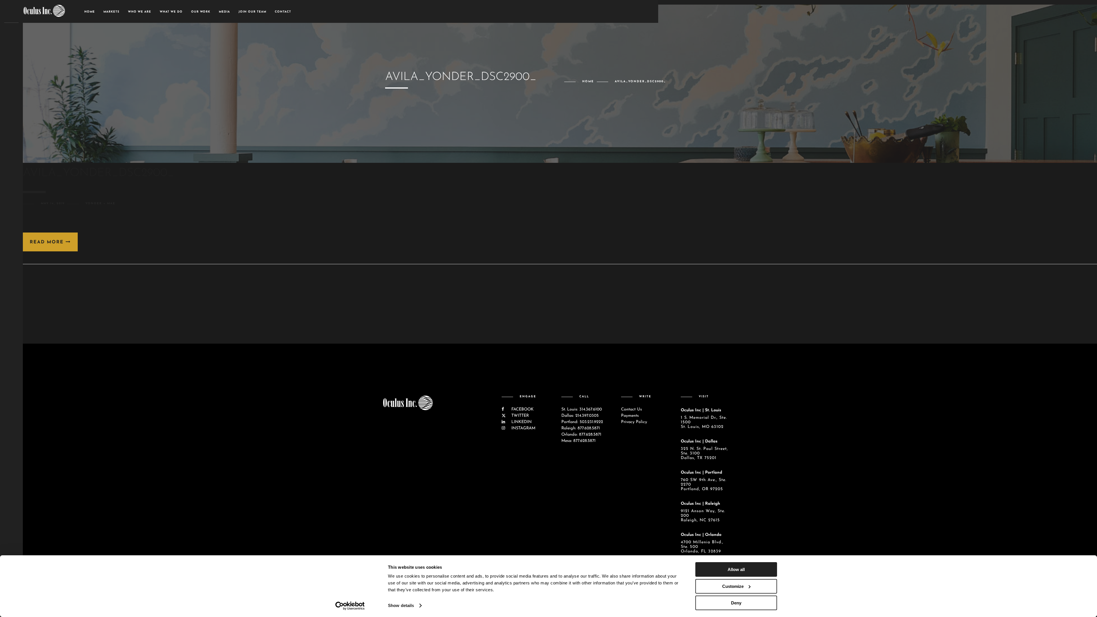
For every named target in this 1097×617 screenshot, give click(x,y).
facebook (522, 409)
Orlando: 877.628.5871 (581, 434)
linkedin (521, 422)
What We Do (171, 11)
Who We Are (139, 11)
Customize (733, 586)
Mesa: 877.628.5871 (578, 441)
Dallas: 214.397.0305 (580, 416)
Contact (283, 11)
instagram (522, 428)
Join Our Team (252, 11)
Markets (111, 11)
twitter (519, 416)
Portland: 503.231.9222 (582, 422)
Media (224, 11)
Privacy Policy (634, 422)
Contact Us (631, 409)
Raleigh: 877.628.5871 (580, 428)
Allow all (736, 569)
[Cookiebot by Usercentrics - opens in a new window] (350, 606)
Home (89, 11)
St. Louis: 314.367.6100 (581, 409)
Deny (736, 602)
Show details (401, 605)
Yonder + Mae (100, 203)
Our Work (200, 11)
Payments (630, 416)
